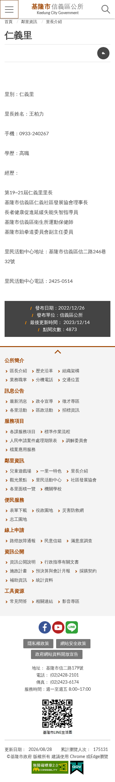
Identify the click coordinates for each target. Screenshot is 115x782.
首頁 (9, 22)
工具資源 (14, 591)
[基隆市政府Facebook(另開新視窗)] (44, 627)
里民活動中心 (49, 480)
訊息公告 (14, 391)
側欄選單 (9, 9)
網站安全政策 (73, 644)
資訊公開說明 (23, 562)
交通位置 (70, 380)
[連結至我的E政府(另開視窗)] (77, 768)
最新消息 (18, 401)
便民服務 (14, 500)
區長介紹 (18, 371)
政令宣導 (44, 401)
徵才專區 (70, 401)
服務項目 (14, 421)
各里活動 (18, 410)
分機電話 (44, 380)
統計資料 (44, 580)
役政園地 (44, 510)
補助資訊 (18, 580)
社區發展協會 (84, 480)
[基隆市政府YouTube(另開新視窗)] (58, 627)
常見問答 (18, 601)
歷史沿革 (44, 371)
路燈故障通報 (23, 541)
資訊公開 (14, 551)
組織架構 (70, 371)
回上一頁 (103, 53)
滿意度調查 (81, 541)
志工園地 (18, 519)
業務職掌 (18, 380)
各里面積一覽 (23, 489)
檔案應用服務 (23, 450)
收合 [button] (57, 352)
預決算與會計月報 (53, 571)
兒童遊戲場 (20, 471)
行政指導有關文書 (61, 562)
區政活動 (44, 410)
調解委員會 (76, 441)
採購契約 (88, 571)
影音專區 (70, 601)
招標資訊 (70, 410)
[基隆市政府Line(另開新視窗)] (71, 627)
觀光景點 (18, 480)
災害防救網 (73, 510)
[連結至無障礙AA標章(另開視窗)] (50, 768)
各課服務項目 (23, 432)
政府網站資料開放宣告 (56, 654)
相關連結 (44, 601)
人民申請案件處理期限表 (33, 441)
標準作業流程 (57, 432)
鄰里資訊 (29, 22)
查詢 (106, 9)
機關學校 (53, 489)
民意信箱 (53, 541)
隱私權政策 (38, 644)
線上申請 (14, 530)
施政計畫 (18, 571)
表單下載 (18, 510)
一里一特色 (51, 471)
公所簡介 (14, 360)
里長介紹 (54, 22)
